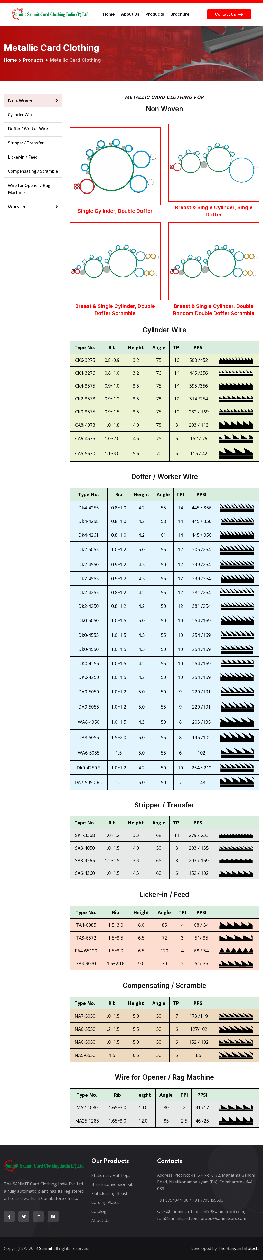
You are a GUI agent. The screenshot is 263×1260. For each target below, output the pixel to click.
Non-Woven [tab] (20, 100)
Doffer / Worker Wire (28, 129)
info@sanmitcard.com (223, 1212)
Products (155, 14)
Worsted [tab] (17, 207)
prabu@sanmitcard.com (223, 1218)
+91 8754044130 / (174, 1200)
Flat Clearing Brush (109, 1193)
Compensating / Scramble (33, 171)
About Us (130, 14)
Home (109, 14)
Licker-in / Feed (23, 157)
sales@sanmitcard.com (179, 1212)
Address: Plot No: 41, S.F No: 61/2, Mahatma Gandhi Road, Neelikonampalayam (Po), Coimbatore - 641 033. (206, 1181)
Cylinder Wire (20, 114)
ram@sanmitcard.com (178, 1218)
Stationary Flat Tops (110, 1175)
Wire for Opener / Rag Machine (29, 188)
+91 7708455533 (207, 1200)
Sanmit (45, 1248)
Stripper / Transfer (26, 143)
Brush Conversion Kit (112, 1184)
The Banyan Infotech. (238, 1248)
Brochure (180, 14)
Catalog (98, 1211)
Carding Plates (105, 1202)
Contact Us (225, 14)
